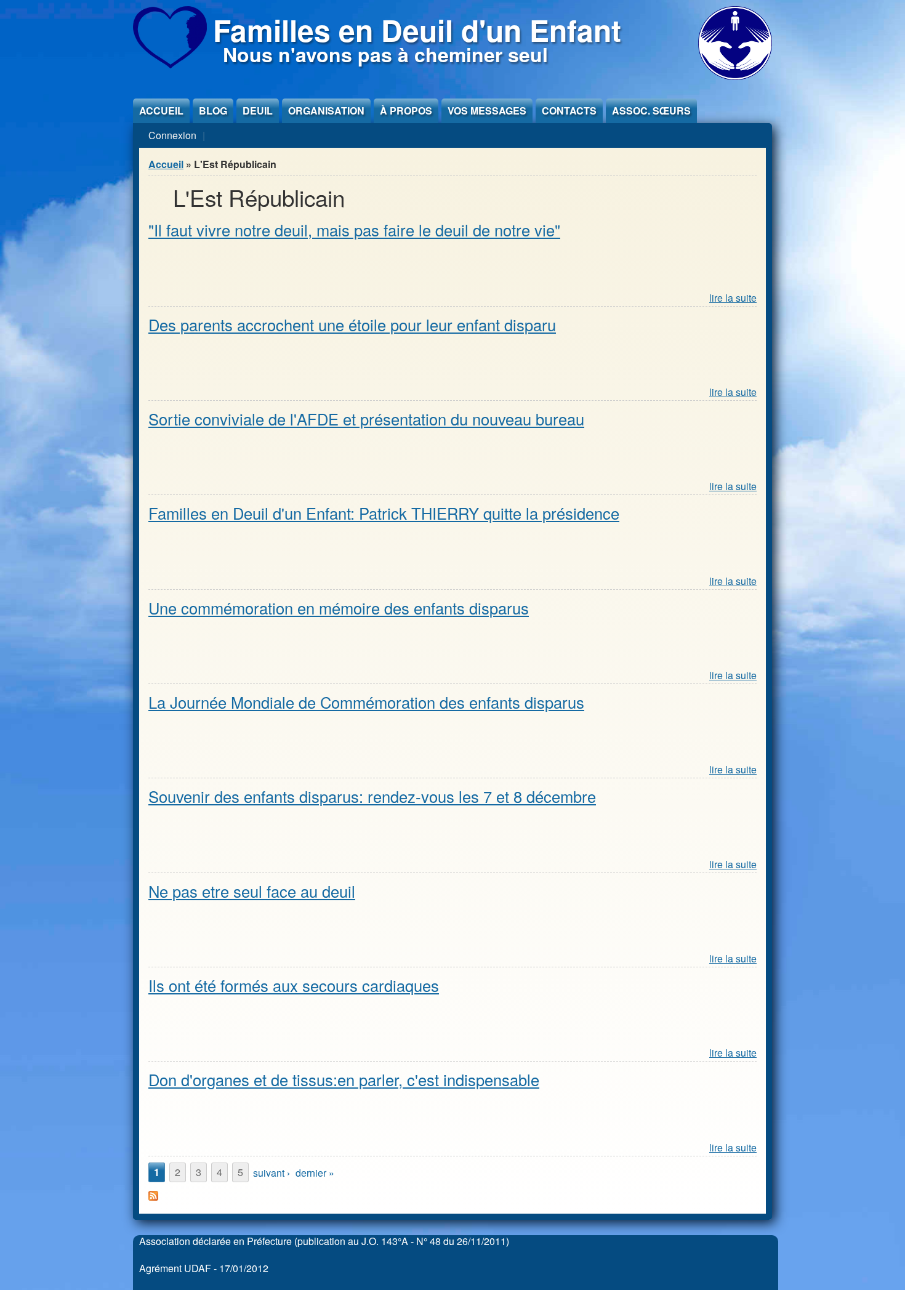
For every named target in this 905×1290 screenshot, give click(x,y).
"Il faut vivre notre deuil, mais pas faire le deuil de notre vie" (354, 230)
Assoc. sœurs (651, 110)
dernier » (315, 1173)
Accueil (161, 110)
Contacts (569, 110)
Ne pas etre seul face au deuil (251, 891)
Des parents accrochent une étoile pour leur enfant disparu (352, 324)
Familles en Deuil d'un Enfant (417, 30)
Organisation (326, 110)
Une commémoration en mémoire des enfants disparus (338, 608)
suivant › (271, 1173)
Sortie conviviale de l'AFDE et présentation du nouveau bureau (366, 419)
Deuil (258, 110)
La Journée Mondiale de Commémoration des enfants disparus (366, 702)
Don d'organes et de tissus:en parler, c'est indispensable (343, 1079)
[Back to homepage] (170, 64)
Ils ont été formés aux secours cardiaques (293, 985)
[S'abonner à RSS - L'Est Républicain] (153, 1197)
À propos (406, 110)
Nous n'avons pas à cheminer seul (385, 54)
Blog (213, 110)
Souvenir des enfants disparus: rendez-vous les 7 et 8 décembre (372, 796)
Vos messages (487, 110)
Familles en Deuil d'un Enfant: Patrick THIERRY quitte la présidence (383, 513)
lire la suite (733, 298)
